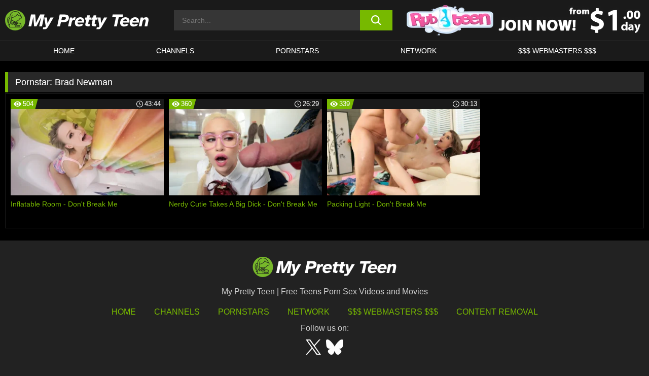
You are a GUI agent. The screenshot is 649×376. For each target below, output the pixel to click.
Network (419, 51)
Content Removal (497, 311)
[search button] (376, 20)
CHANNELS (175, 51)
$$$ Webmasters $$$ (393, 311)
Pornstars (297, 51)
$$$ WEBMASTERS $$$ (557, 51)
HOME (64, 51)
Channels (177, 311)
